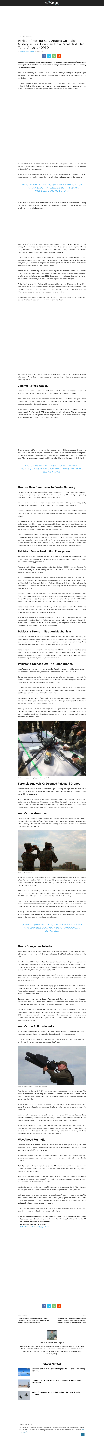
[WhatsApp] (54, 56)
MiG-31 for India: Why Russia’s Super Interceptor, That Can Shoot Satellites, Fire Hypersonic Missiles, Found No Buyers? (52, 187)
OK (82, 1434)
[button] (21, 3)
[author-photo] (52, 1340)
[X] (49, 56)
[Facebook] (44, 56)
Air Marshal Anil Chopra (27, 51)
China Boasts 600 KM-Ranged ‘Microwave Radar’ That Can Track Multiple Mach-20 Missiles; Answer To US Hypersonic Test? (71, 1320)
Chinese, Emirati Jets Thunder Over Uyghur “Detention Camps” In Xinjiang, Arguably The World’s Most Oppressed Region (33, 1320)
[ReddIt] (59, 56)
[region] (52, 22)
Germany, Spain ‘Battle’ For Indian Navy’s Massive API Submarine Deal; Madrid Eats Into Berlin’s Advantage (52, 927)
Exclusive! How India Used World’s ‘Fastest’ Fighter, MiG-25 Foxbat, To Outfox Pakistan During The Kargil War (52, 468)
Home (19, 37)
